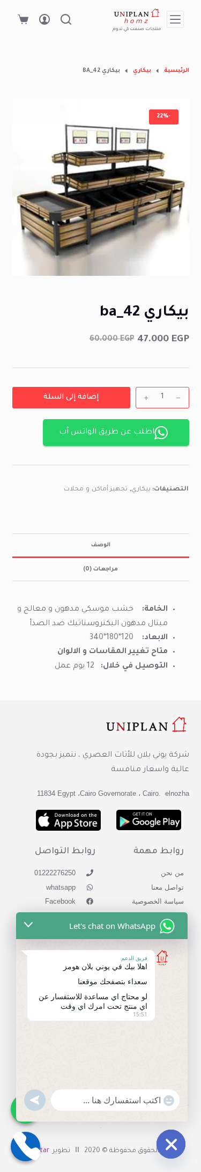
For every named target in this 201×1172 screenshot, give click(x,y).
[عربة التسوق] (23, 19)
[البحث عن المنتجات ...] (66, 19)
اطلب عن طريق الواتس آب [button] (106, 432)
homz (137, 22)
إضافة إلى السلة (71, 397)
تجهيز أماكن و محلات (96, 489)
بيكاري (141, 489)
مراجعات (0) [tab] (100, 569)
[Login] (44, 19)
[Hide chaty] (171, 1144)
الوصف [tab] (100, 545)
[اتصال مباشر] (25, 1146)
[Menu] (175, 19)
